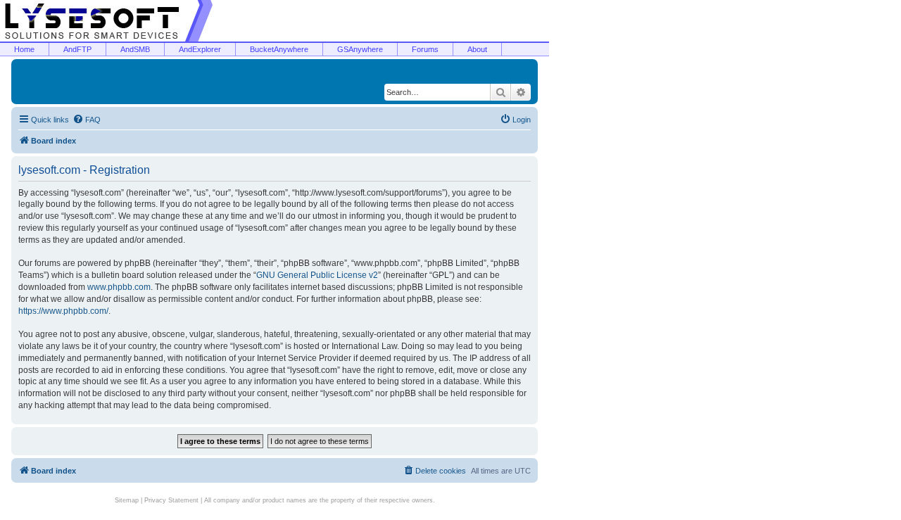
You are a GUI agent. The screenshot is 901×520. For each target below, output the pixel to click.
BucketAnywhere (279, 49)
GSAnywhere (360, 49)
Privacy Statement (171, 500)
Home (24, 49)
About (477, 49)
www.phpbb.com (119, 287)
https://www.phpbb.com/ (63, 311)
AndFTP (77, 49)
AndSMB (135, 49)
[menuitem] (87, 119)
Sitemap (127, 500)
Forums (425, 49)
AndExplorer (200, 49)
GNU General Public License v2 (317, 275)
